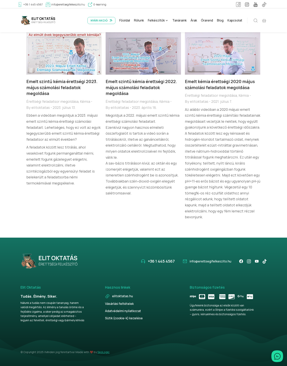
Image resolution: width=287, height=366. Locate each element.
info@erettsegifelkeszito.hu (68, 4)
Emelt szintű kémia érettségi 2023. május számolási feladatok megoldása (61, 88)
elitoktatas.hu (122, 296)
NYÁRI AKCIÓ (99, 20)
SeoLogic (103, 352)
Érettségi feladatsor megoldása (52, 101)
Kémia (85, 101)
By (38, 107)
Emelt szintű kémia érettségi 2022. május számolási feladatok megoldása (141, 88)
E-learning (100, 4)
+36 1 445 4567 (33, 4)
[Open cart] (264, 20)
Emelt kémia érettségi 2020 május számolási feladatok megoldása (220, 84)
